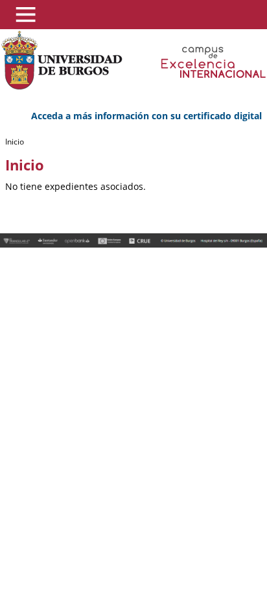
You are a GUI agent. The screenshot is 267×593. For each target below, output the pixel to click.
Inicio (14, 141)
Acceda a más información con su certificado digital (146, 116)
